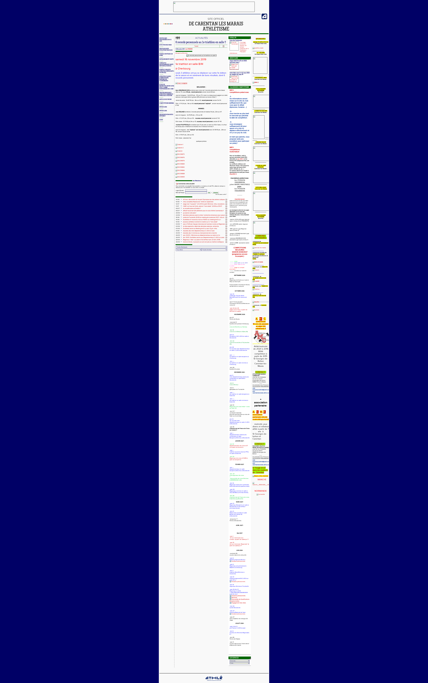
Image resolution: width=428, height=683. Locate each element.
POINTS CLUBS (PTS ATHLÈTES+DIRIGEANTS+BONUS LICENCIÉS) (168, 71)
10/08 (177, 202)
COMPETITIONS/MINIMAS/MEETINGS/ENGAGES (173, 103)
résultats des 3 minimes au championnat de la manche (200, 233)
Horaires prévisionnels (238, 561)
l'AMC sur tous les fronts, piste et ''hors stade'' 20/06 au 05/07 (202, 206)
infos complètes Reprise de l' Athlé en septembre (198, 202)
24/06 (178, 215)
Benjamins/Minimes (181, 53)
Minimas (234, 597)
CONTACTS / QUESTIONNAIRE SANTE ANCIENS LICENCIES (166, 64)
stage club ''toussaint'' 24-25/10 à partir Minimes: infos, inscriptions (203, 204)
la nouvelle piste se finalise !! (192, 208)
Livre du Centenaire (236, 40)
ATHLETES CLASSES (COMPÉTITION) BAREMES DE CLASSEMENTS (165, 78)
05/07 (178, 211)
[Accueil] (168, 24)
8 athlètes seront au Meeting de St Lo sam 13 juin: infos (200, 228)
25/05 (178, 240)
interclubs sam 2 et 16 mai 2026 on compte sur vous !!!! (240, 73)
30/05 (178, 233)
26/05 (178, 235)
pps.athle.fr (240, 159)
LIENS (161, 120)
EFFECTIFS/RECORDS (165, 45)
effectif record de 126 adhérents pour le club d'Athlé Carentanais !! (203, 211)
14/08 (177, 199)
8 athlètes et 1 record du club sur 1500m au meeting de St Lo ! (202, 220)
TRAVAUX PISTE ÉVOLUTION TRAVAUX (165, 49)
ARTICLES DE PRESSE (165, 99)
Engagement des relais (239, 603)
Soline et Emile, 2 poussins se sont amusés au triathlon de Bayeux (203, 242)
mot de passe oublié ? (221, 194)
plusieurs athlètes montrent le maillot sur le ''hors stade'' (200, 222)
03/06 (178, 226)
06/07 (178, 208)
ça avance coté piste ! (189, 213)
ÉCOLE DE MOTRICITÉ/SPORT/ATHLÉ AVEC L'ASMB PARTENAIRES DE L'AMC (167, 87)
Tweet (196, 46)
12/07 (177, 204)
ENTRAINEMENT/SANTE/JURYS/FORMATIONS (172, 59)
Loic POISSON (188, 49)
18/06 (177, 217)
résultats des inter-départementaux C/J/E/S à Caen (199, 231)
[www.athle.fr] (264, 19)
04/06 (178, 224)
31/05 (177, 231)
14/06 (177, 220)
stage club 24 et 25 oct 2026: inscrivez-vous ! (238, 61)
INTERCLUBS (163, 107)
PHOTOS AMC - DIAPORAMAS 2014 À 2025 (165, 39)
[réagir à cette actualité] (226, 200)
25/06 (178, 213)
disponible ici (233, 174)
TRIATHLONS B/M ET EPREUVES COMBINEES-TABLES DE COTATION (166, 94)
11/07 (177, 206)
